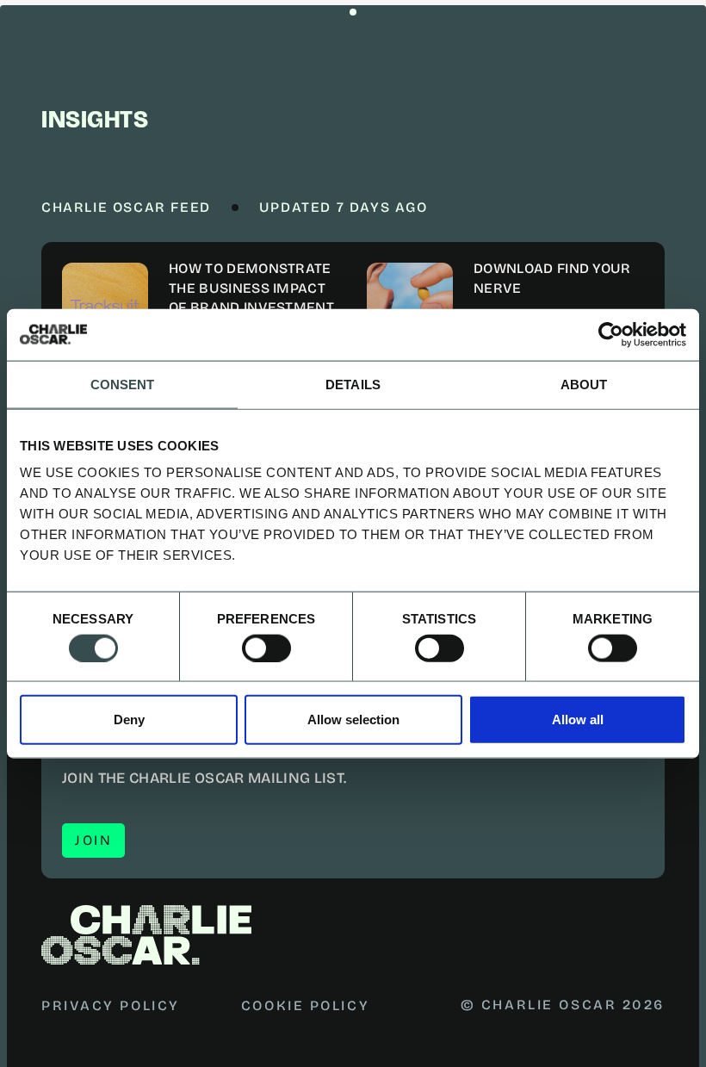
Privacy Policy (110, 1005)
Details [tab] (353, 383)
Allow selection (353, 719)
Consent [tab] (122, 383)
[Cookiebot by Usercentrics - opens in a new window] (611, 334)
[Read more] (200, 306)
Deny (129, 719)
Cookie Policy (305, 1005)
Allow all (578, 719)
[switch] (266, 647)
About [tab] (584, 383)
